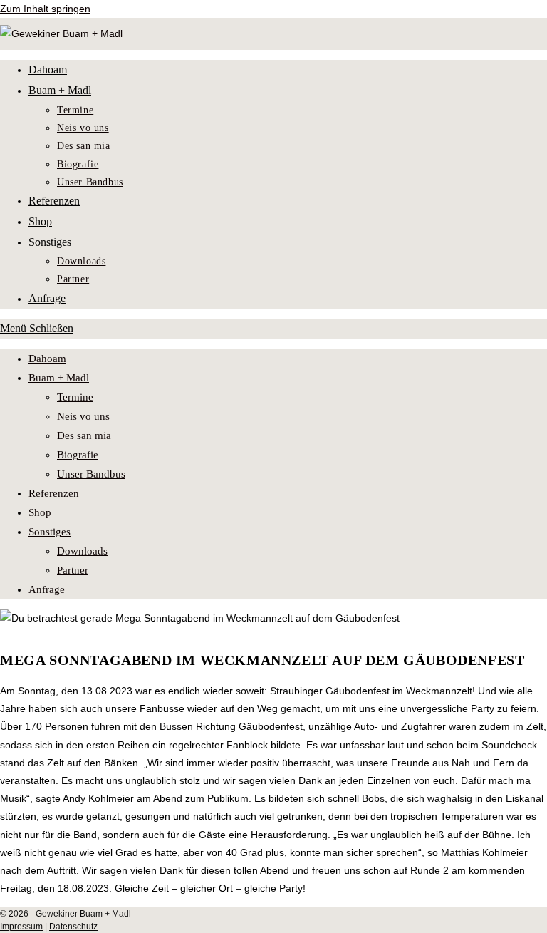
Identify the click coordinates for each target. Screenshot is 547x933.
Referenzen (53, 493)
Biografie (77, 454)
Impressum (21, 927)
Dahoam (47, 358)
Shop (39, 512)
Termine (75, 397)
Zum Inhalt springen (45, 8)
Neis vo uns (83, 416)
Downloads (82, 551)
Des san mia (84, 435)
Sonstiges (49, 531)
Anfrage (46, 589)
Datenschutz (73, 927)
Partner (72, 570)
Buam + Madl (58, 377)
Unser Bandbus (91, 474)
